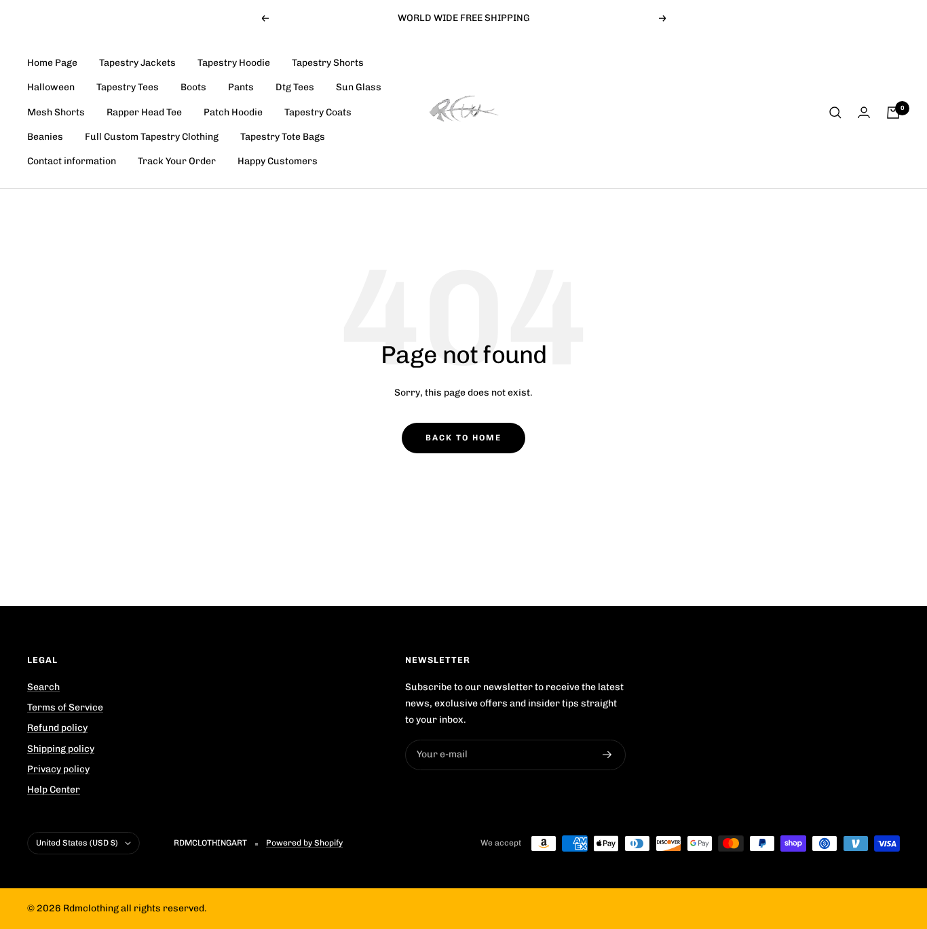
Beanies (45, 137)
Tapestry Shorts (328, 63)
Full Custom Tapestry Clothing (152, 137)
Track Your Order (177, 161)
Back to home (463, 437)
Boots (193, 88)
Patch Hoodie (233, 112)
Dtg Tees (295, 88)
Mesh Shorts (56, 112)
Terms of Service (65, 707)
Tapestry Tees (127, 88)
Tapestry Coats (318, 112)
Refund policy (57, 728)
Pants (241, 88)
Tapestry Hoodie (233, 63)
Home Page (52, 63)
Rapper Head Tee (144, 112)
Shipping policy (60, 749)
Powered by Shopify (304, 843)
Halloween (51, 88)
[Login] (864, 112)
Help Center (53, 789)
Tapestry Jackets (137, 63)
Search (43, 687)
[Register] (607, 755)
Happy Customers (278, 161)
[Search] (835, 113)
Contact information (71, 161)
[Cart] (893, 113)
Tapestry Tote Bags (282, 137)
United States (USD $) (77, 843)
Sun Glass (358, 88)
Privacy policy (58, 769)
